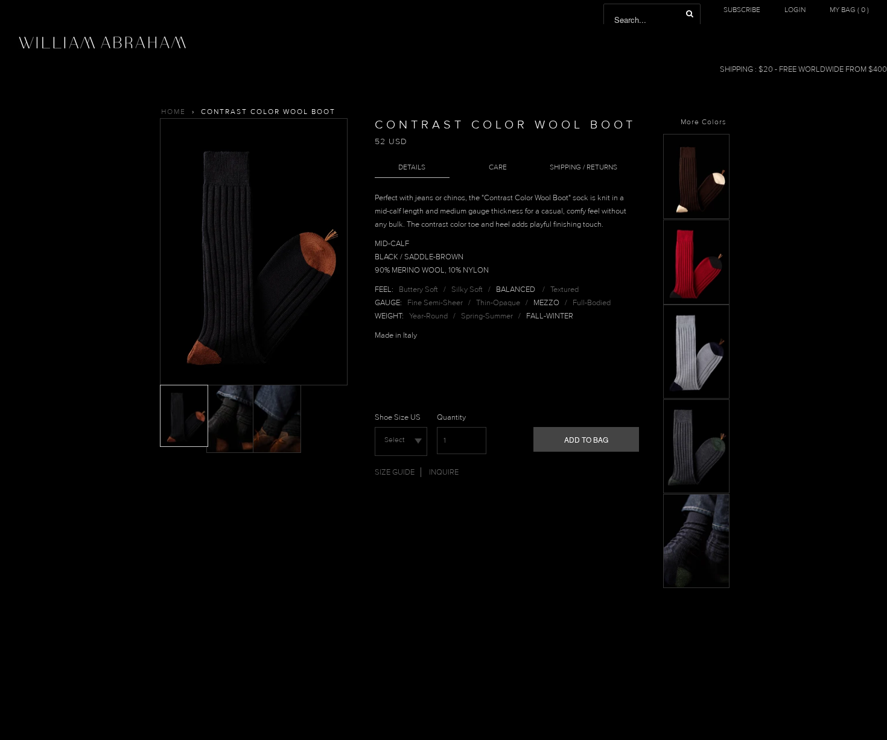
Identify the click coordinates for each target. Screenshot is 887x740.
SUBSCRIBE (741, 9)
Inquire (444, 472)
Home (173, 111)
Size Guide (395, 472)
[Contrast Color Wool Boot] (696, 216)
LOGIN (795, 9)
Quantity (451, 417)
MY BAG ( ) (849, 9)
